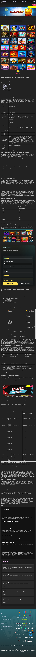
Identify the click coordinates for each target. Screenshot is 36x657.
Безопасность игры (6, 91)
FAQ (3, 93)
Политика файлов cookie (5, 617)
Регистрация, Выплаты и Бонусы (6, 626)
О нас (2, 613)
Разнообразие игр (6, 86)
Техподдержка (5, 92)
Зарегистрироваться (32, 6)
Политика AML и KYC (4, 623)
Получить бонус (10, 283)
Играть (5, 27)
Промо (14, 1)
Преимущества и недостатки (7, 84)
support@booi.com (13, 495)
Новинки (24, 1)
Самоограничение (4, 620)
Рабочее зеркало (5, 89)
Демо (5, 30)
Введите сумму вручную (8, 261)
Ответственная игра (4, 616)
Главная (5, 1)
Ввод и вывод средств (6, 90)
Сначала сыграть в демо (25, 283)
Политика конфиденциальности (6, 619)
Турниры (34, 1)
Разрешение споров (4, 622)
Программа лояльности (7, 88)
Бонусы (4, 87)
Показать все (18, 73)
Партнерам (2, 629)
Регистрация (5, 85)
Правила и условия (4, 614)
